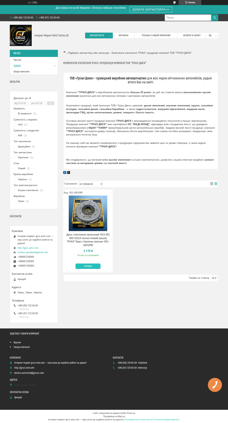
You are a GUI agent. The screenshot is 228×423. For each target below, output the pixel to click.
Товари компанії (22, 347)
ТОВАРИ (17, 65)
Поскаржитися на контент (138, 419)
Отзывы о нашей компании (156, 35)
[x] (68, 173)
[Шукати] (214, 17)
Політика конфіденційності (166, 419)
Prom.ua (131, 413)
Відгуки (17, 342)
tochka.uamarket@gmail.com (33, 252)
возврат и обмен (192, 35)
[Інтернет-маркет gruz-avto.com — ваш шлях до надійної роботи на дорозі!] (21, 35)
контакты (123, 35)
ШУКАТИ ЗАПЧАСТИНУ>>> (151, 9)
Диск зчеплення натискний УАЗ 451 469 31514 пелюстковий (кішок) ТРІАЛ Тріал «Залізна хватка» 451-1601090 (88, 240)
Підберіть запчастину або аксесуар (88, 52)
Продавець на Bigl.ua (114, 416)
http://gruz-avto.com (28, 248)
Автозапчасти (97, 35)
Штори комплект (22, 71)
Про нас (17, 60)
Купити (88, 266)
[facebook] (64, 173)
